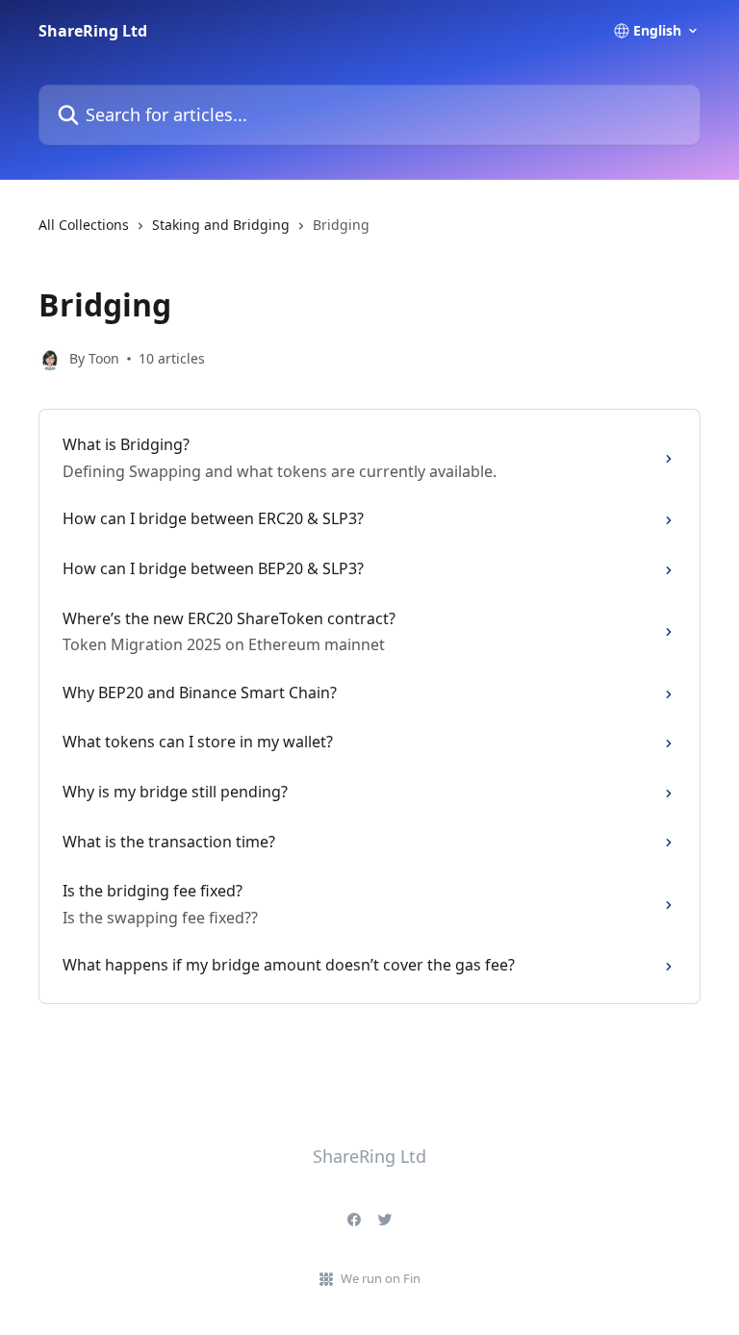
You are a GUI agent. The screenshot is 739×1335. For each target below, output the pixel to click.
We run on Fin (380, 1278)
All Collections (83, 224)
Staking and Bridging (221, 224)
